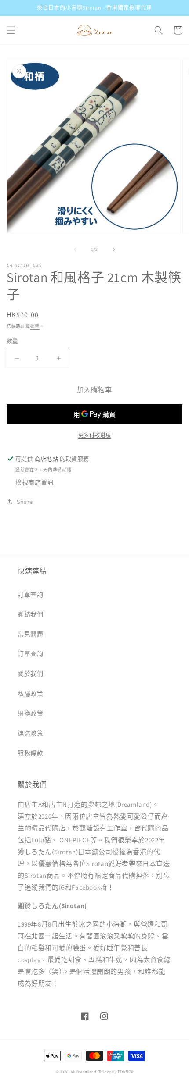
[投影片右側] (114, 249)
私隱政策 (30, 694)
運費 (35, 326)
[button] (11, 30)
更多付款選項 (94, 435)
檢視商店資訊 (34, 482)
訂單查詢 (30, 595)
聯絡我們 (30, 614)
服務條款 (30, 753)
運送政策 (30, 733)
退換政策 (30, 713)
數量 (12, 341)
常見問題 (30, 634)
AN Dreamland (83, 1071)
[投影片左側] (75, 249)
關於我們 (30, 673)
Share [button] (25, 502)
